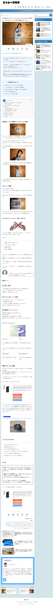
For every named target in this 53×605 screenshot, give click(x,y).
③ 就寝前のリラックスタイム (11, 110)
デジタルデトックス (10, 523)
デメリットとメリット (9, 112)
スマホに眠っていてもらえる (11, 522)
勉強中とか (30, 525)
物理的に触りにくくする (28, 528)
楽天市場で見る (17, 394)
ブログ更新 (17, 523)
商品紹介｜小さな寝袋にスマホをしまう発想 (13, 102)
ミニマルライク (24, 523)
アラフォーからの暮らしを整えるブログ (26, 10)
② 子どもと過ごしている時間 (11, 109)
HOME (27, 599)
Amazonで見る (17, 397)
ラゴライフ (30, 523)
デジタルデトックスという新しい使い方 (12, 105)
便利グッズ (19, 525)
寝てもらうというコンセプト (27, 526)
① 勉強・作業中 (9, 108)
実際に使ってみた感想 (9, 113)
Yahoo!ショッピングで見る (17, 505)
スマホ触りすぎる (21, 522)
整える (32, 518)
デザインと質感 (7, 104)
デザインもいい (29, 522)
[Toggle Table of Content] (31, 100)
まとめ (6, 116)
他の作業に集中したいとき (11, 525)
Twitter (5, 581)
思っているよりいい (18, 528)
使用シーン (7, 106)
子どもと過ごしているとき (15, 526)
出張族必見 (25, 525)
